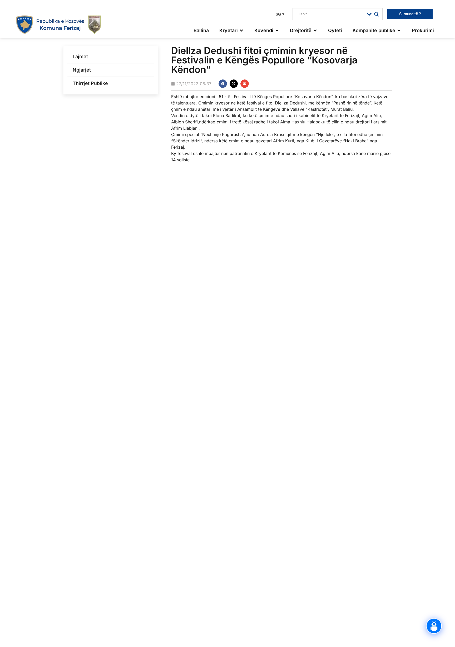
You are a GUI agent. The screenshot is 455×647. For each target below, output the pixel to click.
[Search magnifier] (376, 14)
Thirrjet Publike (90, 83)
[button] (279, 14)
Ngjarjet (82, 70)
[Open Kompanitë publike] (399, 30)
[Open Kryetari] (241, 30)
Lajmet (80, 56)
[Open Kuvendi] (277, 30)
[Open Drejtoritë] (315, 30)
